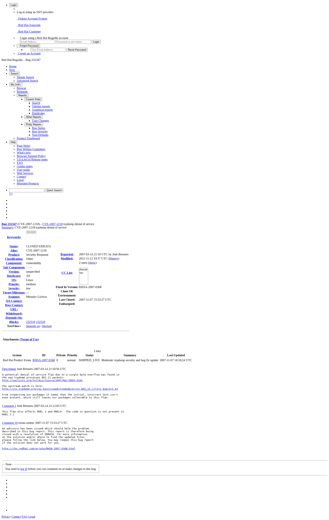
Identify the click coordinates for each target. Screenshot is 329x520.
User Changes (40, 120)
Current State (33, 99)
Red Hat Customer (29, 31)
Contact (21, 176)
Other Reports (33, 117)
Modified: (67, 258)
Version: (14, 271)
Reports (22, 95)
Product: (14, 254)
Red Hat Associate (29, 25)
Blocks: (14, 322)
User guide (23, 169)
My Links (16, 84)
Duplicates (38, 113)
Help (13, 142)
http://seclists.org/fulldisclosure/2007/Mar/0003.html (42, 380)
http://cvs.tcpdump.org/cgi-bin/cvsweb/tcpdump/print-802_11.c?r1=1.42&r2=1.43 (60, 388)
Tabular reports (41, 106)
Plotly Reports (34, 124)
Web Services (25, 173)
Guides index (25, 166)
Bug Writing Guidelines (31, 149)
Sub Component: (14, 267)
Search (14, 73)
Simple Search (25, 77)
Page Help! (23, 145)
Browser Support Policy (31, 156)
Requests (22, 91)
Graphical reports (42, 109)
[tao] (83, 273)
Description (9, 369)
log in (23, 468)
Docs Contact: (14, 305)
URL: (14, 309)
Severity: (14, 288)
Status (14, 246)
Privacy (6, 516)
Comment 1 (9, 405)
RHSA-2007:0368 (44, 360)
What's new (24, 152)
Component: (14, 263)
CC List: (67, 272)
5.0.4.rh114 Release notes (32, 159)
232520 (40, 322)
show (92, 262)
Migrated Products (28, 183)
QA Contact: (14, 301)
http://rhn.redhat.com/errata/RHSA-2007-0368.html (38, 448)
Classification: (14, 258)
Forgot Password (28, 45)
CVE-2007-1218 (52, 224)
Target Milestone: (14, 292)
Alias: (14, 250)
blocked (47, 326)
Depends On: (14, 317)
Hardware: (14, 275)
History (113, 258)
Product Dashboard (28, 138)
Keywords (13, 237)
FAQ (20, 163)
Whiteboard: (14, 313)
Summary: (8, 227)
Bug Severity (40, 131)
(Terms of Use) (29, 339)
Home (13, 66)
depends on (33, 326)
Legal (20, 180)
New (12, 69)
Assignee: (14, 296)
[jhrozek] (83, 269)
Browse (21, 88)
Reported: (67, 254)
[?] (10, 194)
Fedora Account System (32, 18)
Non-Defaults (40, 135)
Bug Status (38, 128)
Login (14, 5)
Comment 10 (10, 422)
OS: (14, 280)
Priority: (14, 284)
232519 (30, 322)
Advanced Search (27, 80)
